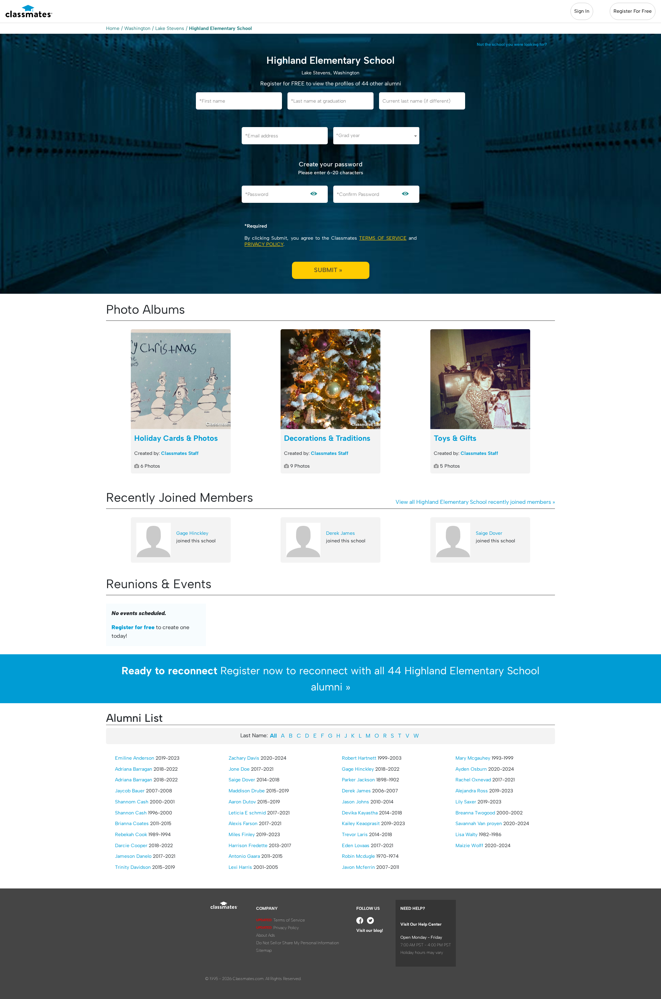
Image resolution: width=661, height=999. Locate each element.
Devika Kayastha (360, 813)
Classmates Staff (180, 453)
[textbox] (376, 135)
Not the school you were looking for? (512, 44)
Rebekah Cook (131, 834)
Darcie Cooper (131, 846)
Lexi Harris (240, 867)
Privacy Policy (263, 244)
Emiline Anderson (134, 758)
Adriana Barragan (133, 769)
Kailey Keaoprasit (361, 823)
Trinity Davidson (133, 867)
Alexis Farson (243, 823)
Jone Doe (239, 769)
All (273, 735)
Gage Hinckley (192, 533)
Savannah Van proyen (478, 823)
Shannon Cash (131, 813)
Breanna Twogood (475, 813)
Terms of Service (382, 238)
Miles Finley (242, 834)
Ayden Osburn (471, 769)
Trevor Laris (355, 834)
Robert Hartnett (359, 758)
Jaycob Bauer (130, 791)
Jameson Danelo (133, 856)
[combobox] (376, 135)
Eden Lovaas (355, 846)
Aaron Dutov (242, 802)
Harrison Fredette (248, 846)
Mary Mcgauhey (472, 758)
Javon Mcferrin (358, 867)
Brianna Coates (132, 823)
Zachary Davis (244, 758)
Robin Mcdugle (358, 856)
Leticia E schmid (247, 813)
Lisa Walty (466, 834)
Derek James (340, 533)
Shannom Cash (131, 802)
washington (137, 28)
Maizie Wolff (469, 846)
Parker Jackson (358, 780)
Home (112, 28)
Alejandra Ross (471, 791)
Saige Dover (489, 533)
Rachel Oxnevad (473, 780)
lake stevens (169, 28)
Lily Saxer (465, 802)
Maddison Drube (247, 791)
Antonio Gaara (244, 856)
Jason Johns (355, 802)
